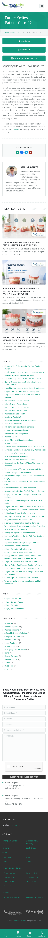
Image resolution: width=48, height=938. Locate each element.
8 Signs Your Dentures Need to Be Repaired (21, 391)
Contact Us (25, 49)
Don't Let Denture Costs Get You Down (20, 420)
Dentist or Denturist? (12, 417)
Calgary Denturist (11, 605)
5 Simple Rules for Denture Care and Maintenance (24, 446)
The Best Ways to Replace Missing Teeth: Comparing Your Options (21, 243)
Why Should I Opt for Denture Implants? (20, 519)
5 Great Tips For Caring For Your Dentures (21, 577)
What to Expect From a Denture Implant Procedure (24, 526)
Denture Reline (10, 639)
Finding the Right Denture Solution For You (21, 532)
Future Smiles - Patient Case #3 (17, 407)
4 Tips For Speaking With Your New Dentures (22, 561)
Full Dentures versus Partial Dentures (19, 427)
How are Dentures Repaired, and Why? (19, 459)
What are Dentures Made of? (16, 529)
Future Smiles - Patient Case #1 (17, 410)
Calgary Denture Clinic (13, 598)
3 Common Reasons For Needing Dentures (21, 523)
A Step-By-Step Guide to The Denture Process (22, 378)
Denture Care (9, 646)
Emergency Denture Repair (15, 649)
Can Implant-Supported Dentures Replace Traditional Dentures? (21, 338)
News (6, 653)
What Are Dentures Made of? (16, 456)
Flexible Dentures (11, 656)
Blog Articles (15, 32)
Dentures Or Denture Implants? (16, 546)
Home (7, 32)
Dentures (8, 623)
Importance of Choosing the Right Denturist (21, 542)
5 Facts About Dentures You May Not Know (22, 568)
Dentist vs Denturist (12, 539)
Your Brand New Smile (13, 423)
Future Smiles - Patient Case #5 (17, 400)
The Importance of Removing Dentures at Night (23, 469)
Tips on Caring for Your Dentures (17, 472)
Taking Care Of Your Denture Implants (19, 513)
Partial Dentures (10, 643)
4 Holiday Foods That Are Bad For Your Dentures (24, 372)
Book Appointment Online (25, 58)
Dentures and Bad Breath (14, 414)
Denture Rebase (10, 659)
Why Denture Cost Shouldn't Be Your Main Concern (24, 510)
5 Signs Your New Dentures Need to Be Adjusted (24, 506)
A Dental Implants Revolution (16, 430)
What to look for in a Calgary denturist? (20, 488)
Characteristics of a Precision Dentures (19, 552)
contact (16, 129)
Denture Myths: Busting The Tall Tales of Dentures (24, 491)
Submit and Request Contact (24, 777)
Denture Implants (11, 443)
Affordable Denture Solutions (16, 633)
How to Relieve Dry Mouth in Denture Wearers (23, 565)
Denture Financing (11, 630)
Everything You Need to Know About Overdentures (24, 388)
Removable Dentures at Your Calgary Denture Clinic (25, 450)
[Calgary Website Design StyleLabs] (35, 912)
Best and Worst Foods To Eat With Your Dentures (24, 536)
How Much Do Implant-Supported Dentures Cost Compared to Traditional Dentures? (20, 291)
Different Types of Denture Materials (19, 375)
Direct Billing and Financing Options (18, 440)
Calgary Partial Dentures (14, 608)
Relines (7, 662)
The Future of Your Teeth (14, 453)
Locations (25, 41)
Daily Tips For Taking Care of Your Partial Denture (24, 516)
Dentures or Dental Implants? (16, 433)
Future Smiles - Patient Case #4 (17, 404)
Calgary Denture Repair (13, 602)
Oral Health (8, 666)
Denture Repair (10, 437)
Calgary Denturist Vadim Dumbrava (18, 549)
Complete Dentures (12, 636)
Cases (6, 669)
